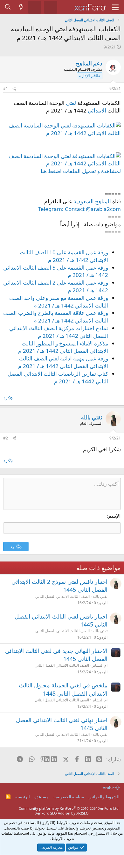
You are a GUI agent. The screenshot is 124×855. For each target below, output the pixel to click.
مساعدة (41, 797)
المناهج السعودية (92, 201)
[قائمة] (115, 7)
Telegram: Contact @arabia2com (79, 209)
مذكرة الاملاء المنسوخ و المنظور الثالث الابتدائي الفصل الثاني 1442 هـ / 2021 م (63, 347)
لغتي (71, 102)
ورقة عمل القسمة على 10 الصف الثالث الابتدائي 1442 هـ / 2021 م (64, 256)
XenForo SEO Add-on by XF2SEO (62, 813)
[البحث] (8, 7)
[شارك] (14, 88)
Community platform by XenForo (69, 808)
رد (5, 398)
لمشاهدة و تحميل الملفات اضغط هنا (81, 171)
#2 (5, 438)
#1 (5, 88)
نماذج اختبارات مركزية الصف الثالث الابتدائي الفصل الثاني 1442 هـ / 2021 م (58, 331)
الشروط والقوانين (104, 797)
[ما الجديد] (21, 7)
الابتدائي (97, 110)
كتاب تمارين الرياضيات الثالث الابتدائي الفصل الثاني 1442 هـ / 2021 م (58, 377)
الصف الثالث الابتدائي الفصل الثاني (62, 596)
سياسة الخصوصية (68, 797)
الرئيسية (22, 797)
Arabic (109, 788)
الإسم (114, 515)
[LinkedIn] (54, 759)
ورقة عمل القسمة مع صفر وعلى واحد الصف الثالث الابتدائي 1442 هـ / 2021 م (58, 301)
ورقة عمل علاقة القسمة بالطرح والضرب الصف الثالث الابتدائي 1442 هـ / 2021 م (55, 316)
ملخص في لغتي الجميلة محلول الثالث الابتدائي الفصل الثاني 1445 (63, 689)
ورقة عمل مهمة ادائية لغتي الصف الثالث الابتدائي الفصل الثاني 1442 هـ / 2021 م (63, 362)
